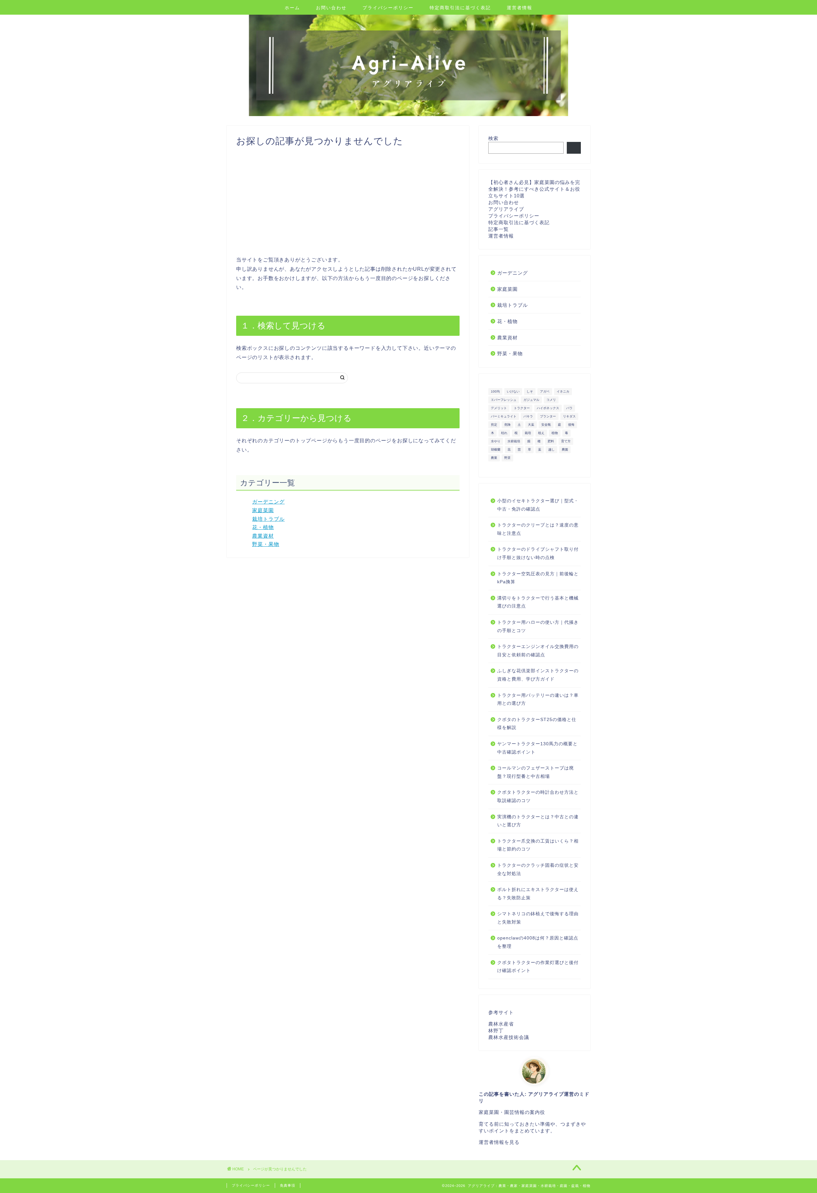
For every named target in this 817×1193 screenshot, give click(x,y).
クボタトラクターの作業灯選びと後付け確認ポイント (538, 966)
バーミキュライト (503, 416)
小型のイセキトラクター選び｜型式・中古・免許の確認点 (538, 505)
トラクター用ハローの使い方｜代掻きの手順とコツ (538, 626)
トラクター (522, 408)
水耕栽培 (513, 441)
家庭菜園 (263, 510)
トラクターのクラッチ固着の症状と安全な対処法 (538, 869)
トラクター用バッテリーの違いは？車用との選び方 (538, 699)
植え (541, 433)
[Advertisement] (348, 201)
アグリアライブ (506, 209)
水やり (495, 441)
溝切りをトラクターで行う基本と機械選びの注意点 (538, 602)
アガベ (545, 391)
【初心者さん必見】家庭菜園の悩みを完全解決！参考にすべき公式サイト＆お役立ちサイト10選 (534, 189)
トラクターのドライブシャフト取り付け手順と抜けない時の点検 (538, 553)
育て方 (566, 441)
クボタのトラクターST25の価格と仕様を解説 (536, 723)
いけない (513, 391)
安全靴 (546, 424)
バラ (569, 408)
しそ (530, 391)
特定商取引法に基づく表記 (460, 8)
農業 (494, 458)
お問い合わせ (331, 8)
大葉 (531, 424)
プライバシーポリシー (388, 8)
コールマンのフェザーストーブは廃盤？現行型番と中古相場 (535, 772)
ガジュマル (531, 399)
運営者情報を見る (499, 1142)
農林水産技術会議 (508, 1037)
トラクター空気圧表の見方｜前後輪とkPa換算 (538, 578)
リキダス (569, 416)
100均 (495, 391)
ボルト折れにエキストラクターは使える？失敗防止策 (538, 893)
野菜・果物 (265, 544)
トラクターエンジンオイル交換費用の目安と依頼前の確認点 (538, 650)
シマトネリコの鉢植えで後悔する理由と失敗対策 (538, 917)
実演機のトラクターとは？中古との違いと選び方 (538, 821)
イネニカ (563, 391)
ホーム (292, 8)
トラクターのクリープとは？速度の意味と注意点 (538, 529)
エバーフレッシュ (503, 399)
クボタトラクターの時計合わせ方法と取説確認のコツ (538, 796)
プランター (548, 416)
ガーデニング (268, 501)
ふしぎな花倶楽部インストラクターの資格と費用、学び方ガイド (538, 674)
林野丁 (496, 1030)
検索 (493, 138)
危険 (507, 424)
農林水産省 (501, 1024)
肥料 (551, 441)
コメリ (551, 399)
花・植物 (263, 527)
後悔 (571, 424)
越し (551, 449)
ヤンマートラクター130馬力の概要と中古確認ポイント (537, 748)
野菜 (507, 458)
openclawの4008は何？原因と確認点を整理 (537, 942)
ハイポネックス (548, 408)
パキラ (528, 416)
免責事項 (287, 1185)
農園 (565, 449)
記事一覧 (498, 229)
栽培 (528, 433)
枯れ (504, 433)
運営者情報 (519, 8)
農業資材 (263, 536)
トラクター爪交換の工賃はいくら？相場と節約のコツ (538, 845)
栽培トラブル (268, 519)
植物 (554, 433)
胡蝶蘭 (495, 449)
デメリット (499, 408)
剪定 (494, 424)
